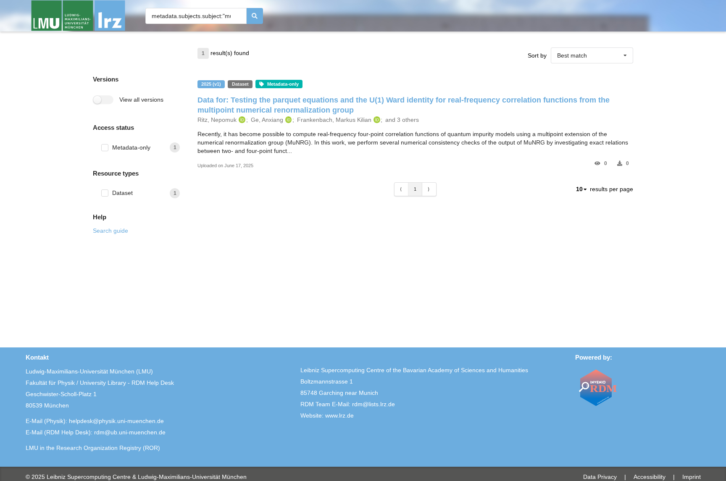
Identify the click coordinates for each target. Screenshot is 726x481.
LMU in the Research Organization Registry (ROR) (93, 447)
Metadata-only (131, 147)
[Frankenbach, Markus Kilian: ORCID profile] (375, 120)
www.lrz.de (339, 415)
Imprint (691, 476)
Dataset (122, 192)
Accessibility (650, 476)
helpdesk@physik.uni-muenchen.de (116, 421)
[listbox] (592, 55)
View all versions (141, 99)
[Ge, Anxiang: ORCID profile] (287, 120)
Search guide (110, 230)
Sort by (537, 55)
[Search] (255, 16)
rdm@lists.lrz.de (373, 404)
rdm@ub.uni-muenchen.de (130, 432)
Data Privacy (600, 476)
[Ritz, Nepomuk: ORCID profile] (241, 120)
